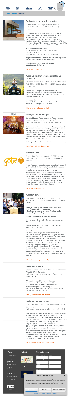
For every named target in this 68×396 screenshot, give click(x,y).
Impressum (54, 393)
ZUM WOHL (40, 8)
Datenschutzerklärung (46, 393)
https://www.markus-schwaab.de (37, 108)
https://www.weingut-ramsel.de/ (37, 260)
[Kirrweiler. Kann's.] (56, 5)
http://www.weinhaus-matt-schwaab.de (40, 342)
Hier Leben (14, 13)
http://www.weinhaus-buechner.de (38, 295)
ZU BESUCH (29, 8)
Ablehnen (44, 389)
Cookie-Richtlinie (37, 393)
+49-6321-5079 (12, 364)
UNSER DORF (8, 8)
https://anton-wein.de (34, 69)
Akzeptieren (31, 389)
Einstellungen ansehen (59, 389)
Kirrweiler (11, 369)
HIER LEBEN (18, 8)
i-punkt (10, 367)
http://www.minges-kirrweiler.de (37, 146)
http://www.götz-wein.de (35, 188)
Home (8, 13)
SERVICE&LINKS (50, 8)
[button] (65, 376)
